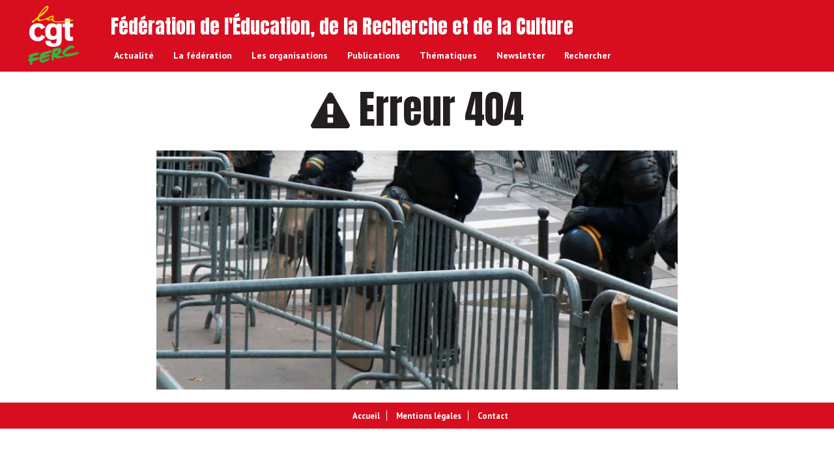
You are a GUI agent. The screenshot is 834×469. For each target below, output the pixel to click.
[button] (587, 55)
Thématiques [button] (448, 55)
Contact (493, 415)
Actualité (134, 55)
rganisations (290, 55)
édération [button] (202, 55)
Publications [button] (373, 55)
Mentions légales (428, 415)
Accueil (366, 415)
